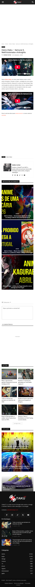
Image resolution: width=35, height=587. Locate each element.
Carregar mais (17, 423)
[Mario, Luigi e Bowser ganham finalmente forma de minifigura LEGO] (9, 374)
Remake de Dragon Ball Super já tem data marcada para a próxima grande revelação (16, 467)
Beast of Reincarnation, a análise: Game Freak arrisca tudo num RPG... (9, 418)
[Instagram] (15, 174)
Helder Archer (7, 54)
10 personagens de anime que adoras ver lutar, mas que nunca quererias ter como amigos (22, 541)
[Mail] (17, 174)
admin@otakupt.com (12, 510)
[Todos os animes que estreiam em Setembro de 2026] (9, 392)
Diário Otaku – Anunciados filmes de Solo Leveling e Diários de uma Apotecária (17, 216)
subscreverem (19, 113)
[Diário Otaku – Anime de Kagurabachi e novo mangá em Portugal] (17, 272)
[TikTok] (19, 174)
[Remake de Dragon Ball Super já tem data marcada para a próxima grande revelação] (17, 462)
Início (3, 44)
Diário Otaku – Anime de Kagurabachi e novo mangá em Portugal (17, 286)
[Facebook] (12, 174)
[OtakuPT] (17, 2)
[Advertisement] (17, 23)
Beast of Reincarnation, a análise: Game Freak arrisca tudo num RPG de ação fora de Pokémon (22, 532)
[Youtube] (24, 174)
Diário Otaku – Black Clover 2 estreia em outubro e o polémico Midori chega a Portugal (18, 251)
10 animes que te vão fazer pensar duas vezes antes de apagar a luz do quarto (16, 447)
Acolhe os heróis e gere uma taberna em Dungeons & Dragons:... (25, 400)
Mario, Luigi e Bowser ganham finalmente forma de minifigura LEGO (9, 382)
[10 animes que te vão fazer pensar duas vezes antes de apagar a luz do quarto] (17, 442)
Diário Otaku (9, 157)
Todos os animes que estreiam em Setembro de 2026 (8, 400)
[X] (22, 174)
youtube (4, 115)
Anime (6, 44)
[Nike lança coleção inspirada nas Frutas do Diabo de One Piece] (17, 481)
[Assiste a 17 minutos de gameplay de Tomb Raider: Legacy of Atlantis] (25, 374)
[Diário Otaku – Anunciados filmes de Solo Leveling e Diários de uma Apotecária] (17, 202)
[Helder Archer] (7, 170)
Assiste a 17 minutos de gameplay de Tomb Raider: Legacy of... (25, 382)
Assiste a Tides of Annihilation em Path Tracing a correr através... (25, 418)
